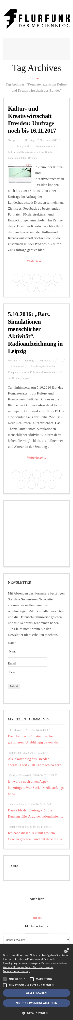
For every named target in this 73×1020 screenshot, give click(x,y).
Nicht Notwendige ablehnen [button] (36, 1003)
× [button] (67, 949)
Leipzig (26, 378)
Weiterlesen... (36, 261)
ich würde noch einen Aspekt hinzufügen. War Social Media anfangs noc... (36, 788)
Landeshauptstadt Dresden (22, 158)
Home (34, 78)
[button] (5, 979)
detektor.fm (48, 366)
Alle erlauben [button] (36, 992)
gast (15, 140)
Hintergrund (22, 146)
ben (15, 360)
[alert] (36, 982)
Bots (38, 366)
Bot (33, 366)
